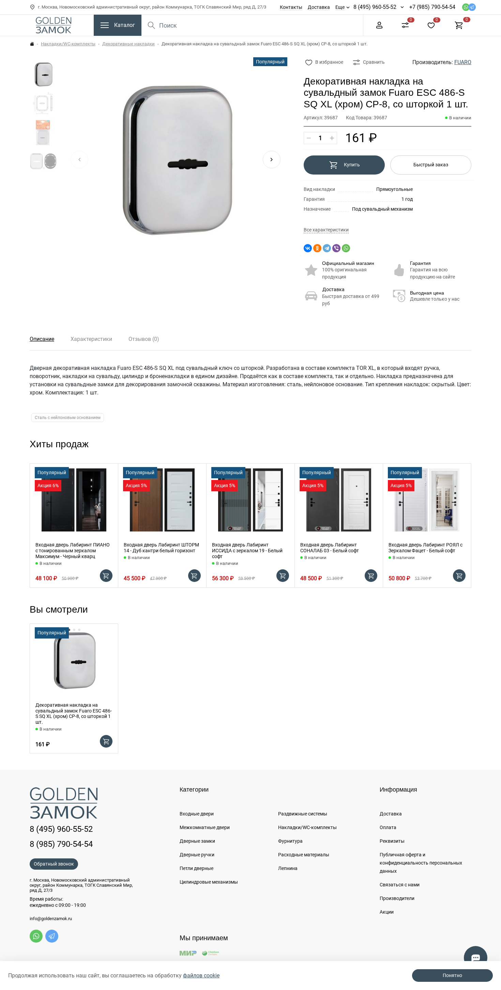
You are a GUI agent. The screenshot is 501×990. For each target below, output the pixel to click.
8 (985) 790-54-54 (61, 844)
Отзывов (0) (143, 339)
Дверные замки (197, 841)
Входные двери (197, 813)
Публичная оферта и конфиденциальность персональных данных (421, 863)
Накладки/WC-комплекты (68, 43)
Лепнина (288, 868)
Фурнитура (290, 841)
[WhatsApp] (346, 248)
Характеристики (91, 339)
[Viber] (336, 248)
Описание (42, 339)
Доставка (319, 7)
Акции (387, 912)
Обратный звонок (54, 864)
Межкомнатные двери (205, 827)
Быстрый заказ (430, 164)
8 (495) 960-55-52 (374, 7)
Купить (352, 164)
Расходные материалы (303, 854)
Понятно (452, 975)
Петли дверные (196, 868)
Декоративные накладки (128, 43)
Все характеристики (326, 229)
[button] (271, 159)
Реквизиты (392, 841)
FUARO (462, 62)
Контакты (291, 7)
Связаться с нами (400, 884)
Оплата (388, 827)
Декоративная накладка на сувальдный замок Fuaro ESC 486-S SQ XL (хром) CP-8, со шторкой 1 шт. (73, 713)
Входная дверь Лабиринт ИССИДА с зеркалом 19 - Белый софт (247, 550)
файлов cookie (201, 975)
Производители (397, 898)
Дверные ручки (197, 854)
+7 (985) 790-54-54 (432, 7)
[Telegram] (327, 248)
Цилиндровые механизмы (209, 882)
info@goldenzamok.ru (51, 918)
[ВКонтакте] (308, 248)
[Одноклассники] (317, 248)
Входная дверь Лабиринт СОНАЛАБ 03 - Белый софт (329, 547)
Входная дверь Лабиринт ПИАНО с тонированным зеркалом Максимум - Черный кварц (72, 550)
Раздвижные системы (302, 813)
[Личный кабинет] (379, 24)
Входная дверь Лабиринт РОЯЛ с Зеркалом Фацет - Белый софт (425, 547)
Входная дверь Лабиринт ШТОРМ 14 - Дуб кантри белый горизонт (161, 547)
